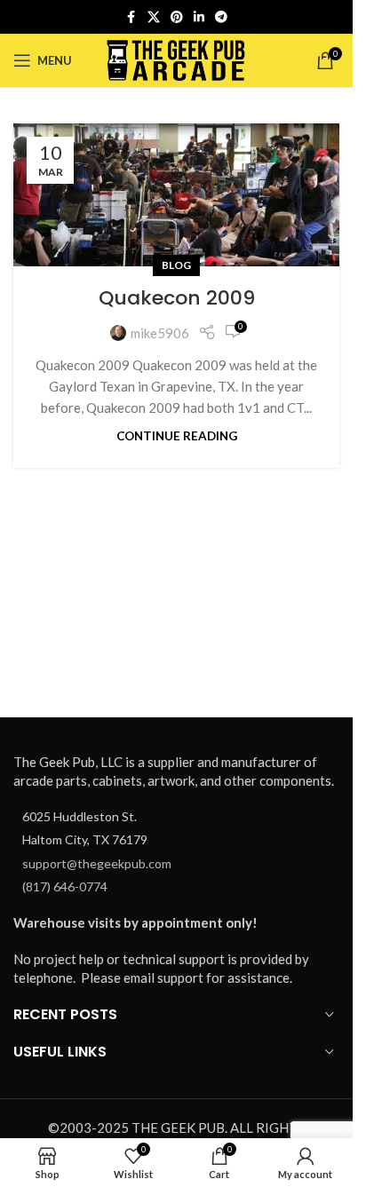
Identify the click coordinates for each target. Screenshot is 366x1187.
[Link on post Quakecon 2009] (176, 194)
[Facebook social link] (131, 17)
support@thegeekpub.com (96, 863)
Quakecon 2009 (177, 298)
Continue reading (176, 436)
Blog (176, 265)
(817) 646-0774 (64, 886)
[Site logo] (176, 59)
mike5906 (160, 333)
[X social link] (153, 17)
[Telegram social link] (221, 17)
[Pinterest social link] (176, 17)
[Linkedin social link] (199, 17)
